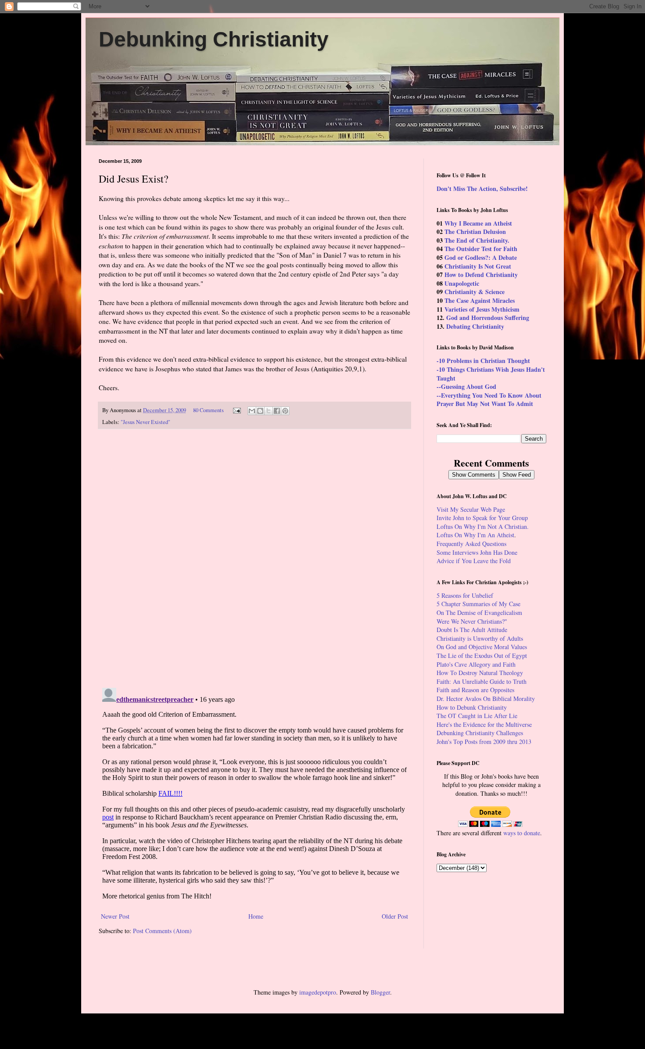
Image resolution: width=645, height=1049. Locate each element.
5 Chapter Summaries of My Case (478, 604)
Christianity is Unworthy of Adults (480, 638)
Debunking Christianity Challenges (480, 733)
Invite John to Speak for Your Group (482, 518)
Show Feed (516, 474)
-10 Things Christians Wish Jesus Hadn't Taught (491, 374)
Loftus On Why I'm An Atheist (475, 535)
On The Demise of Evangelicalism (479, 612)
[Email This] (251, 410)
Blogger (380, 992)
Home (255, 916)
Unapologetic (461, 283)
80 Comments (208, 410)
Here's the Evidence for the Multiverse (484, 724)
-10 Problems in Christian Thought (483, 360)
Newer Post (115, 916)
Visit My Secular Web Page (471, 509)
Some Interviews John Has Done (477, 552)
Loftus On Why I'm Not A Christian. (483, 526)
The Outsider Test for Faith (480, 248)
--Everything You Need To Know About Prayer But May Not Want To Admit (489, 400)
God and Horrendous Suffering (487, 317)
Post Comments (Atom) (162, 931)
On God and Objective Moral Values (482, 647)
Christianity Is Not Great (477, 266)
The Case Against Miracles (479, 300)
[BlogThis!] (260, 410)
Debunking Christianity (214, 39)
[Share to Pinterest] (285, 410)
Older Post (395, 916)
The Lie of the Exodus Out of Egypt (482, 655)
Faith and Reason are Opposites (475, 690)
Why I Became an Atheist (478, 223)
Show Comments (473, 474)
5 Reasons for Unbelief (465, 595)
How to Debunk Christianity (472, 707)
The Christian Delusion (475, 231)
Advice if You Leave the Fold (474, 561)
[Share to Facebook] (276, 410)
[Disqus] (254, 558)
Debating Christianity (475, 326)
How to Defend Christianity (481, 274)
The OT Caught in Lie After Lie (477, 715)
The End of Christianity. (476, 240)
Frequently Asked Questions (471, 543)
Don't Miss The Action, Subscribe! (482, 188)
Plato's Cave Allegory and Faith (476, 664)
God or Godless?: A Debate (480, 257)
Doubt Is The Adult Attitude (472, 629)
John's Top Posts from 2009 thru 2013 (484, 741)
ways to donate (521, 833)
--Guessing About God (466, 386)
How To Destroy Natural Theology (480, 672)
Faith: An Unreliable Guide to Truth (482, 681)
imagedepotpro (317, 992)
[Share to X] (268, 410)
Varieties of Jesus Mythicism (482, 309)
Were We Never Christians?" (472, 621)
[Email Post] (236, 410)
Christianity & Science (474, 291)
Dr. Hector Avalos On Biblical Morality (486, 698)
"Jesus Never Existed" (145, 422)
